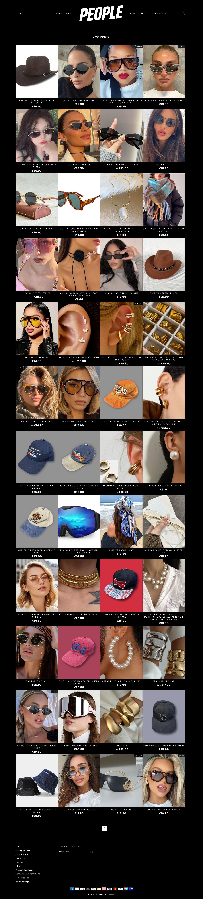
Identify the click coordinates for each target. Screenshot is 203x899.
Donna (69, 13)
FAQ (17, 847)
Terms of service (22, 878)
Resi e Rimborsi (22, 854)
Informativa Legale (23, 882)
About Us (19, 862)
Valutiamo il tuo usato (24, 870)
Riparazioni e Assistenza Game (28, 874)
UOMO (133, 13)
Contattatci (20, 858)
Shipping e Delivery (23, 851)
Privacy (19, 866)
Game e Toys (159, 13)
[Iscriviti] (91, 851)
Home (59, 13)
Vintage (144, 13)
